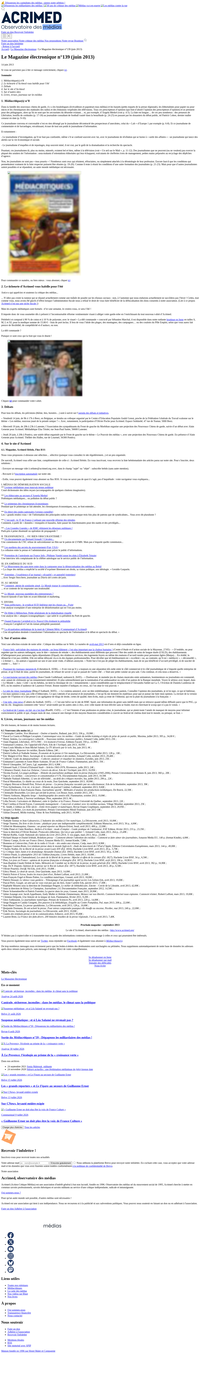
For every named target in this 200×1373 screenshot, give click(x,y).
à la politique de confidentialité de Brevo (92, 1166)
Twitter (44, 941)
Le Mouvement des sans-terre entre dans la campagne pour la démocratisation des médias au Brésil (52, 566)
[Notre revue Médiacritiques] (64, 5)
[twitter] (11, 1244)
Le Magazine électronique (23, 49)
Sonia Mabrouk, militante (39, 1066)
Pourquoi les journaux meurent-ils (19, 669)
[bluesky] (11, 1265)
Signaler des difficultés (100, 963)
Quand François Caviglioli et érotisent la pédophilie (37, 621)
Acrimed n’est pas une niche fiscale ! (19, 303)
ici (65, 70)
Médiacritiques (15, 1288)
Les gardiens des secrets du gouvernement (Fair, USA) (31, 547)
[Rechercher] (3, 10)
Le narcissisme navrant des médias (20, 677)
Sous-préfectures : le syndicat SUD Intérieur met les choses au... (38, 604)
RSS (10, 1342)
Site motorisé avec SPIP (19, 1345)
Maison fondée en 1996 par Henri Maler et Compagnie (28, 1351)
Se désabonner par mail (100, 960)
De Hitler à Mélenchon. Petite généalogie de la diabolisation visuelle (38, 613)
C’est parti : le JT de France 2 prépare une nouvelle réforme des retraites (39, 520)
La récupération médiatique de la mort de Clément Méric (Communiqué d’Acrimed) (45, 629)
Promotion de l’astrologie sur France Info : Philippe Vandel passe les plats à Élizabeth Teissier (50, 555)
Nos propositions (53, 40)
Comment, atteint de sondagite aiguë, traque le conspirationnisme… (42, 585)
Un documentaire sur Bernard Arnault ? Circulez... (29, 539)
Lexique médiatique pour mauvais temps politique (28, 487)
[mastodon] (11, 1272)
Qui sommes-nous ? (11, 1192)
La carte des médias (17, 1291)
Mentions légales (16, 1340)
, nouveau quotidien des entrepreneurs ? (28, 593)
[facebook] (11, 1237)
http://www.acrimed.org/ (122, 930)
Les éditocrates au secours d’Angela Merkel (26, 495)
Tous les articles (32, 1127)
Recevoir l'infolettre (24, 32)
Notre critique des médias (32, 40)
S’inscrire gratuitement (61, 1163)
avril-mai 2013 (96, 644)
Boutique (79, 40)
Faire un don (7, 32)
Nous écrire (100, 965)
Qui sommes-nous (16, 1310)
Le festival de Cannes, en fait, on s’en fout (24, 710)
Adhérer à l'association (25, 1208)
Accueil (5, 49)
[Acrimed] (31, 29)
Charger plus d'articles (12, 1127)
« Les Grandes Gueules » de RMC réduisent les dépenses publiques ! (38, 528)
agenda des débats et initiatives (93, 413)
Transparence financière (19, 1312)
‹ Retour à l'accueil (10, 46)
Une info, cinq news (13, 702)
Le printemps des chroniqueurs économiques (26, 503)
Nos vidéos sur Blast (18, 1293)
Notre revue (68, 40)
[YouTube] (11, 1251)
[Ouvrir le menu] (6, 36)
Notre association (10, 40)
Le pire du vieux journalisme (17, 691)
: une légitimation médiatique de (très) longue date (60, 1069)
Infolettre (18, 43)
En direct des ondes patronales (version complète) (28, 512)
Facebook (72, 941)
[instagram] (11, 1258)
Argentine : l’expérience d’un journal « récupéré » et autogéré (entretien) (39, 574)
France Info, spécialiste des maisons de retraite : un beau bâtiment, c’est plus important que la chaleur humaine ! (58, 649)
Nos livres (13, 1296)
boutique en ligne (175, 319)
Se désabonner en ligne (100, 957)
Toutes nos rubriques (18, 1285)
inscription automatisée (26, 474)
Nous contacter (15, 1315)
